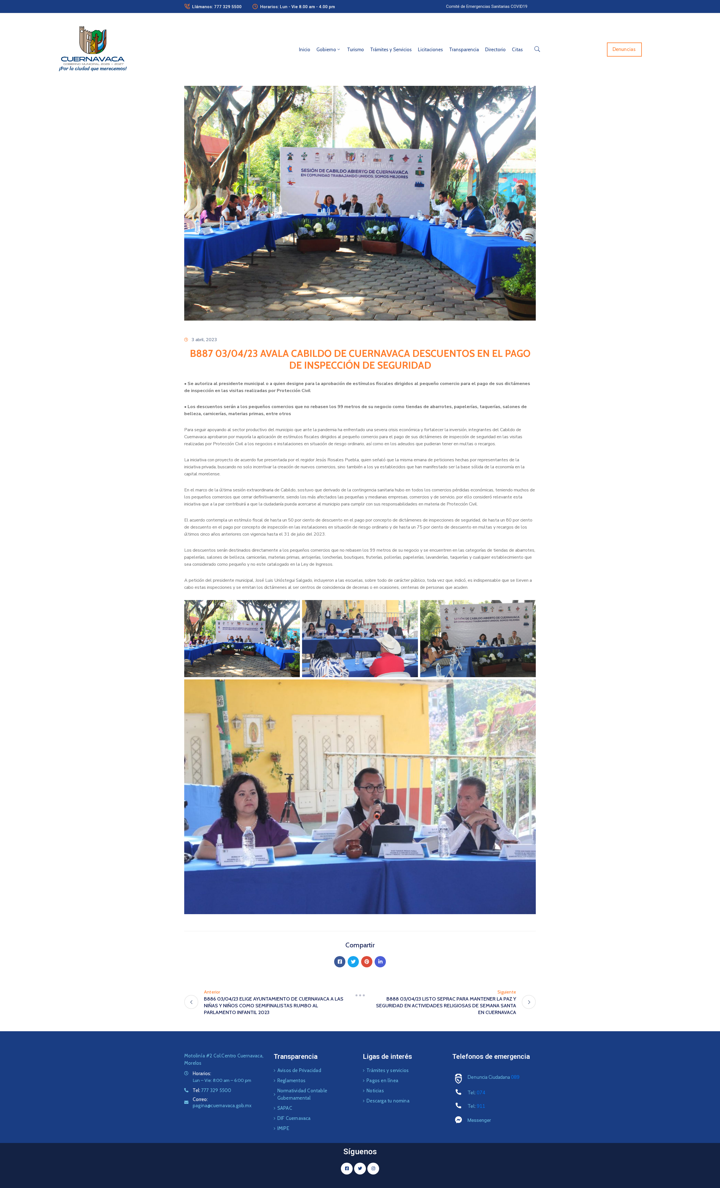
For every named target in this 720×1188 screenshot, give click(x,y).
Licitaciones (430, 49)
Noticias (375, 1090)
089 (515, 1077)
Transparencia (464, 49)
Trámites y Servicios (391, 49)
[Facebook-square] (347, 1168)
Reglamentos (291, 1080)
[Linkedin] (380, 961)
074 (481, 1092)
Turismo (355, 49)
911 (481, 1106)
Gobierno (326, 49)
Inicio (304, 49)
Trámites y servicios (387, 1070)
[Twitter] (353, 961)
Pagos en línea (382, 1080)
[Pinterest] (366, 961)
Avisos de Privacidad (299, 1070)
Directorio (495, 49)
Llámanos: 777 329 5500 (217, 6)
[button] (486, 6)
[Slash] (360, 995)
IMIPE (283, 1128)
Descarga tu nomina (388, 1101)
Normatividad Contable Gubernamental (302, 1094)
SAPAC (284, 1108)
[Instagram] (373, 1168)
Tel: (212, 1090)
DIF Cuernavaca (294, 1118)
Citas (517, 49)
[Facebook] (339, 961)
